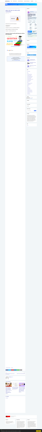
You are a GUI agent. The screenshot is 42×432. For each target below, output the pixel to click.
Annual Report (28, 71)
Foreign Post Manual (29, 75)
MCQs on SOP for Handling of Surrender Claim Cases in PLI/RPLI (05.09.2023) (15, 388)
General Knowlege (29, 78)
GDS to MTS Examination (9, 8)
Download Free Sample (34, 31)
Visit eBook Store (29, 31)
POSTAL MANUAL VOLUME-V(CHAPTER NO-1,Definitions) (32, 59)
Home (6, 8)
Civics (27, 73)
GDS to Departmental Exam (30, 76)
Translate (31, 98)
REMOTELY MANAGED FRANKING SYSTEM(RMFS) (33, 62)
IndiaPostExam (7, 1)
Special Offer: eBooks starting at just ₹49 (27, 47)
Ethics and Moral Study (29, 74)
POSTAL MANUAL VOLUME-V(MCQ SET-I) (33, 65)
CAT (27, 72)
